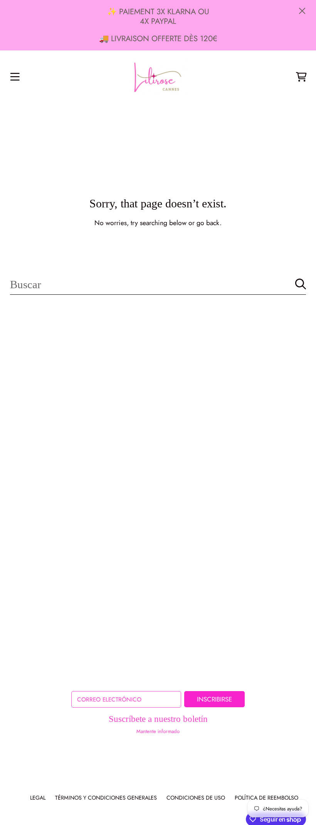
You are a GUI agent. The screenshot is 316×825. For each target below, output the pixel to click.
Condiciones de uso (195, 798)
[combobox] (158, 284)
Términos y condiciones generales (106, 798)
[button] (14, 77)
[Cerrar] (302, 11)
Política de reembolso (266, 798)
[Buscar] (300, 284)
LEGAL (37, 798)
